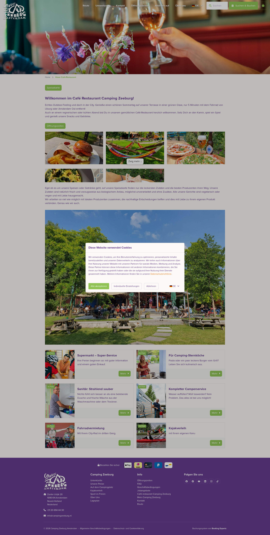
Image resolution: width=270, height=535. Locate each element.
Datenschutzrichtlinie (160, 274)
